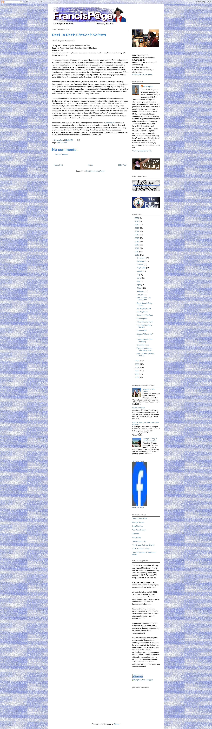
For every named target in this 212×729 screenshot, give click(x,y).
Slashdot (135, 534)
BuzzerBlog (136, 537)
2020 (137, 221)
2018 (137, 228)
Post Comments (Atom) (95, 171)
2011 (137, 252)
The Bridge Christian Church (143, 545)
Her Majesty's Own (144, 308)
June (139, 278)
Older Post (122, 165)
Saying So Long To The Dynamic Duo (150, 440)
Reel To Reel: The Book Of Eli (144, 299)
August (140, 271)
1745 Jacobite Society (140, 549)
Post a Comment (61, 155)
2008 (137, 364)
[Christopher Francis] (139, 505)
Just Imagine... (142, 319)
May (139, 281)
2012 (137, 248)
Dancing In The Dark (145, 315)
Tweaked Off (141, 331)
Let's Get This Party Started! (144, 326)
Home (90, 165)
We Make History (139, 530)
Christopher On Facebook (142, 74)
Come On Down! (138, 408)
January (140, 295)
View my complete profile (142, 151)
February (141, 291)
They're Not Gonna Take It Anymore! (144, 349)
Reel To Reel (62, 143)
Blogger (117, 724)
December (141, 258)
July (139, 275)
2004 (137, 378)
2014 (137, 242)
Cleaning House (143, 345)
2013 (137, 245)
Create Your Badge (138, 507)
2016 (137, 235)
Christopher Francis (138, 461)
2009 (137, 361)
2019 (137, 225)
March (140, 288)
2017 (137, 231)
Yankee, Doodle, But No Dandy (144, 340)
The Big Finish (142, 312)
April (139, 285)
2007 (137, 367)
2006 (137, 371)
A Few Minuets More (145, 322)
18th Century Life (139, 541)
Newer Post (58, 165)
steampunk (110, 123)
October (140, 264)
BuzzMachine (137, 526)
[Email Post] (78, 140)
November (141, 261)
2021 (137, 218)
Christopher (148, 86)
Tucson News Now (139, 518)
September (141, 268)
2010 (137, 255)
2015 (137, 238)
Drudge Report (138, 522)
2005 (137, 374)
